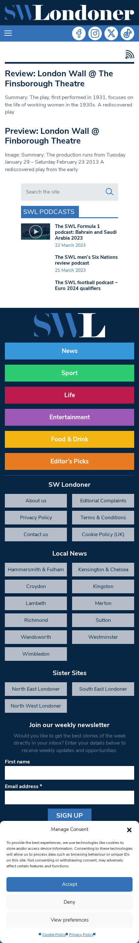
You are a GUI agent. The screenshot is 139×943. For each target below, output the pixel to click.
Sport (69, 373)
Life (69, 395)
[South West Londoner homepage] (69, 12)
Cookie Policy (54, 934)
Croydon (36, 586)
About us (36, 500)
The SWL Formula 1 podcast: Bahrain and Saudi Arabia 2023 (86, 232)
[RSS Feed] (128, 54)
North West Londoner (36, 706)
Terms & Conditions (103, 517)
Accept (69, 884)
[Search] (109, 191)
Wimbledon (35, 654)
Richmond (36, 620)
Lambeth (36, 603)
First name (17, 761)
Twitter (111, 33)
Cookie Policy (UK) (103, 534)
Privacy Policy (81, 934)
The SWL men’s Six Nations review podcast (86, 260)
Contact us (36, 534)
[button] (129, 829)
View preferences (70, 920)
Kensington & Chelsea (103, 569)
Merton (103, 603)
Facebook (79, 33)
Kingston (103, 586)
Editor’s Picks (69, 461)
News (70, 351)
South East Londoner (103, 689)
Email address (23, 786)
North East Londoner (36, 689)
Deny (69, 902)
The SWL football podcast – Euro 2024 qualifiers (86, 285)
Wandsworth (36, 637)
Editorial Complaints (103, 500)
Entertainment (69, 417)
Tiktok (127, 33)
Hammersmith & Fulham (36, 569)
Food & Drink (69, 439)
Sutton (103, 620)
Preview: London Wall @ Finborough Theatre (52, 136)
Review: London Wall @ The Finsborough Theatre (59, 78)
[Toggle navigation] (8, 33)
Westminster (103, 637)
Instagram (95, 33)
